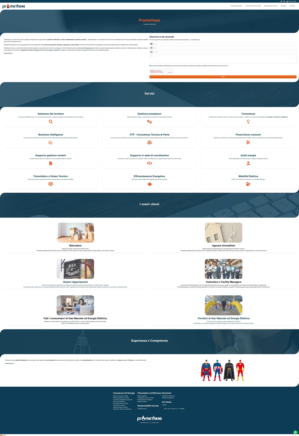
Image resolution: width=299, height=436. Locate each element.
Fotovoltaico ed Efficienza (253, 6)
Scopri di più (8, 53)
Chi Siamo (167, 402)
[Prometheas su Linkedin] (284, 1)
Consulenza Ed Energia (124, 393)
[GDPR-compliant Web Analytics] (3, 435)
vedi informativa (223, 66)
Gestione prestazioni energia (121, 398)
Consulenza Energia (236, 6)
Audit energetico (142, 396)
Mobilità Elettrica (142, 401)
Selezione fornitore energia (120, 396)
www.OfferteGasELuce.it (75, 321)
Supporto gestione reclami (120, 407)
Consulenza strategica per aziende (122, 400)
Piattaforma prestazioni (168, 396)
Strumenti (283, 6)
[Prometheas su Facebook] (281, 1)
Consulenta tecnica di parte (120, 403)
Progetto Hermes (142, 408)
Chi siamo (292, 6)
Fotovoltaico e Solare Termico (146, 398)
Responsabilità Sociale (270, 6)
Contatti (164, 405)
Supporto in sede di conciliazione (122, 409)
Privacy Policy (292, 1)
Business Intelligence (119, 401)
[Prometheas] (13, 6)
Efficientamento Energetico (145, 400)
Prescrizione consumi (119, 405)
